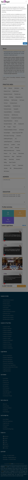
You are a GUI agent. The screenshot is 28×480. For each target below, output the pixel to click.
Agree (25, 43)
